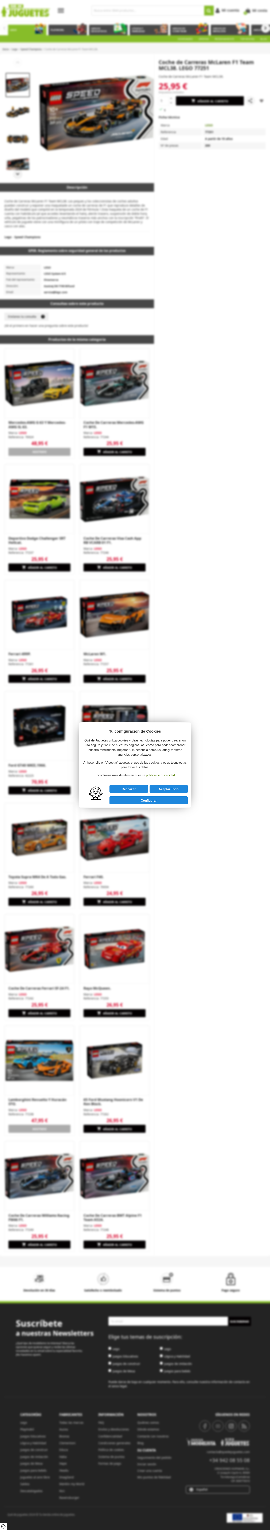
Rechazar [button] (129, 789)
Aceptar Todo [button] (168, 789)
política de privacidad (160, 775)
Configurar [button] (149, 800)
